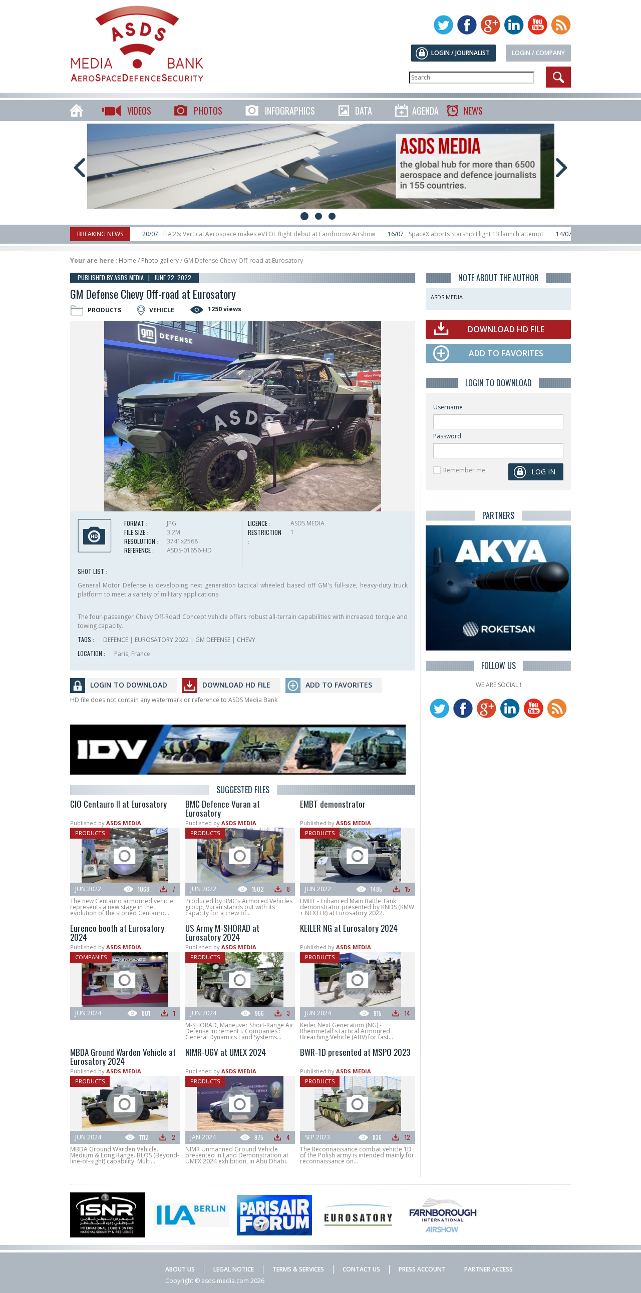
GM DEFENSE (212, 639)
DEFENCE (115, 639)
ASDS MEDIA (123, 823)
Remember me (464, 470)
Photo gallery (160, 260)
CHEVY (246, 639)
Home (127, 260)
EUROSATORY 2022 (162, 639)
